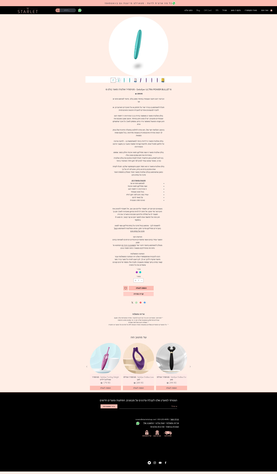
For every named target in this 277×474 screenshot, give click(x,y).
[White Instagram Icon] (154, 462)
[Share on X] (132, 302)
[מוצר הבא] (86, 366)
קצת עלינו (160, 423)
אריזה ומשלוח (172, 423)
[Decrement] (141, 280)
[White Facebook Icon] (165, 462)
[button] (271, 10)
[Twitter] (149, 462)
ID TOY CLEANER (129, 245)
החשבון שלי (148, 423)
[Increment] (135, 280)
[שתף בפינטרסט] (140, 302)
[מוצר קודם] (190, 366)
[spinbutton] (138, 280)
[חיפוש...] (58, 10)
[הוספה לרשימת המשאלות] (125, 288)
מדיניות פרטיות (157, 427)
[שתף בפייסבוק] (144, 302)
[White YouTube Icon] (160, 462)
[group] (138, 366)
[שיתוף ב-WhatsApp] (136, 302)
